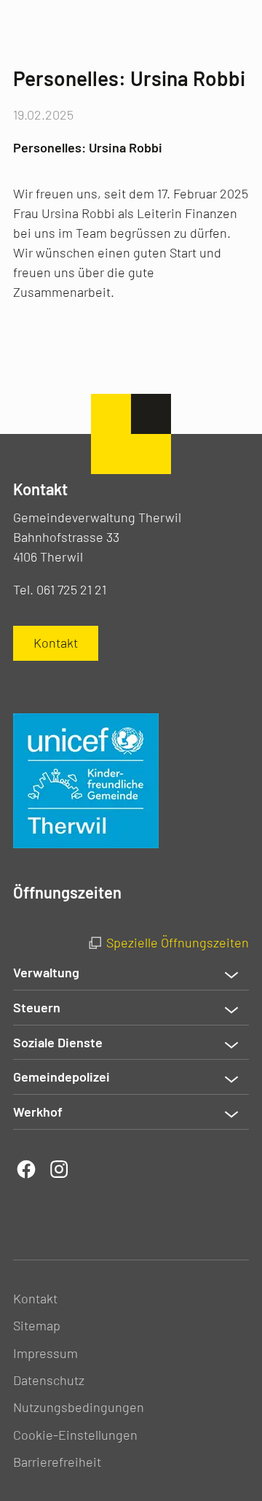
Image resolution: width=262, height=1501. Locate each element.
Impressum (45, 1353)
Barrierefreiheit (57, 1462)
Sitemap (36, 1325)
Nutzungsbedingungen (78, 1407)
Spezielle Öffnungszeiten (177, 942)
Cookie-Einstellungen (75, 1435)
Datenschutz (48, 1380)
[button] (131, 972)
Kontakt (35, 1298)
